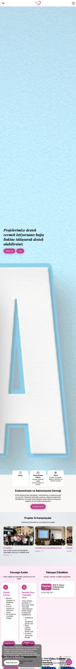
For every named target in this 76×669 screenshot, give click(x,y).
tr (3, 3)
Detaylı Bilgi (10, 252)
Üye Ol (7, 643)
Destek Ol (26, 643)
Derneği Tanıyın (38, 507)
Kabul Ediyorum (11, 663)
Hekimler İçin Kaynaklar (27, 252)
